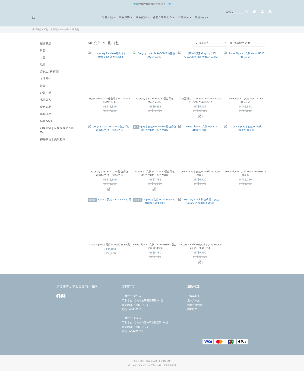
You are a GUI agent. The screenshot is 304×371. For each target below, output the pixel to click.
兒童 (43, 64)
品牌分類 (107, 17)
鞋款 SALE (46, 120)
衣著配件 (141, 17)
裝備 (43, 85)
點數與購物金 (194, 304)
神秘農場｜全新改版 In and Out (57, 130)
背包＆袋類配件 (162, 17)
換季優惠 (45, 113)
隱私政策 (192, 309)
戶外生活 (183, 17)
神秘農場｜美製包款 (52, 139)
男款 (43, 50)
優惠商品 (200, 17)
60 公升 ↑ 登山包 (70, 29)
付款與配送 (193, 296)
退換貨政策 (193, 300)
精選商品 (45, 43)
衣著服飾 (124, 17)
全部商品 (37, 29)
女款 (43, 57)
